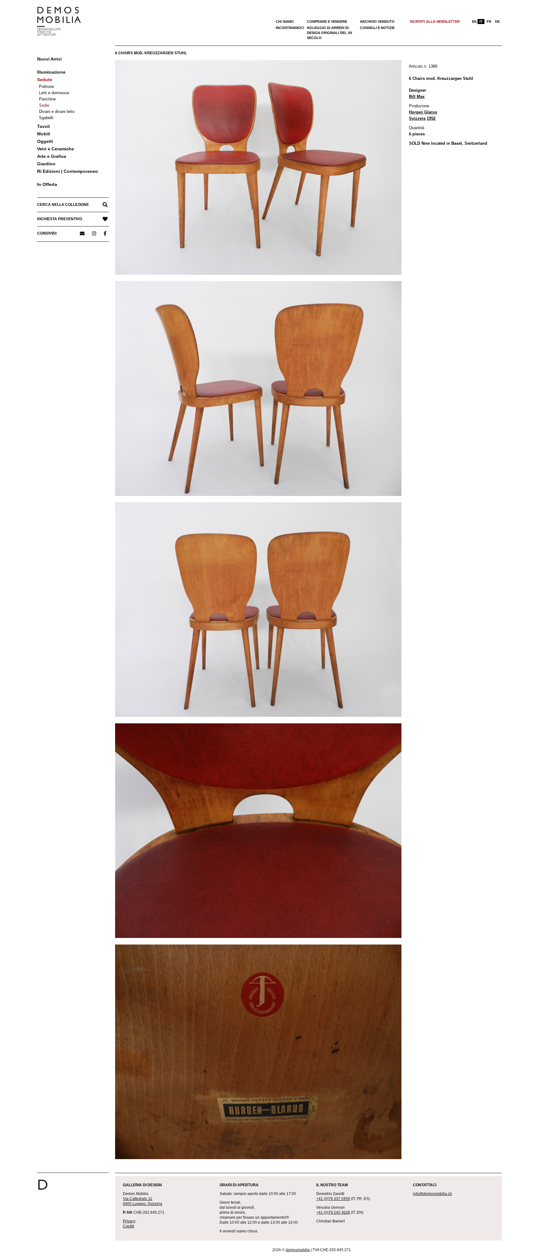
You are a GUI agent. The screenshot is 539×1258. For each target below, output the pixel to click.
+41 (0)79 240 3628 (333, 1212)
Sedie (44, 105)
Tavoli (43, 126)
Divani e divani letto (57, 111)
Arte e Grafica (51, 156)
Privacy (129, 1221)
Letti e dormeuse (54, 92)
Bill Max (417, 96)
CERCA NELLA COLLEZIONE (63, 204)
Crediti (128, 1226)
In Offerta (47, 184)
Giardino (46, 163)
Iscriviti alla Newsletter (435, 21)
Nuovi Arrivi (49, 58)
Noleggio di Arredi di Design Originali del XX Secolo (329, 33)
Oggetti (45, 141)
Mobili (43, 133)
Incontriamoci (290, 28)
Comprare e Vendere (327, 21)
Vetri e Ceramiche (55, 148)
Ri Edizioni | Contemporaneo (67, 171)
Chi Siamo (285, 21)
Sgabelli (46, 117)
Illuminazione (51, 72)
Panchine (47, 99)
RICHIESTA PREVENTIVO (59, 219)
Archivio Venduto (377, 21)
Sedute (44, 79)
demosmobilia (298, 1250)
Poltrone (46, 86)
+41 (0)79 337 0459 (333, 1199)
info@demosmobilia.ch (432, 1194)
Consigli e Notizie (377, 28)
